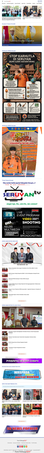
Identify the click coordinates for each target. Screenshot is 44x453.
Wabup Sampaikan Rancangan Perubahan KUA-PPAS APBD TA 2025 (23, 268)
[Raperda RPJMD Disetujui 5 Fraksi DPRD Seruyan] (5, 280)
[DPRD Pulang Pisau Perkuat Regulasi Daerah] (5, 344)
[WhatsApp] (24, 447)
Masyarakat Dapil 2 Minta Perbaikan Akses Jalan (19, 294)
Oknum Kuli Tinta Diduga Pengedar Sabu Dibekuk (31, 416)
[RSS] (26, 447)
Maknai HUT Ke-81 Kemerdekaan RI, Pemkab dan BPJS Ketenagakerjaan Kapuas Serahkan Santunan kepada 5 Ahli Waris (11, 18)
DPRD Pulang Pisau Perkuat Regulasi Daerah (18, 342)
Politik (4, 42)
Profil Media (34, 442)
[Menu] (3, 1)
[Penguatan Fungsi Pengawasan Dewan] (5, 349)
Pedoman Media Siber (26, 442)
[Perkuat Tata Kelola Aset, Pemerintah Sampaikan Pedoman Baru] (5, 338)
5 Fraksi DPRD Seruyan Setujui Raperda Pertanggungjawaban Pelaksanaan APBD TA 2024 (24, 284)
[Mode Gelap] (39, 1)
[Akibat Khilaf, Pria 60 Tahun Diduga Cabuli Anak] (32, 11)
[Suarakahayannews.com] (7, 1)
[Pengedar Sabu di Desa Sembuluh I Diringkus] (32, 394)
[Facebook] (18, 447)
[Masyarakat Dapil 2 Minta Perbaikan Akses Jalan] (5, 296)
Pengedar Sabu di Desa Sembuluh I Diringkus (32, 401)
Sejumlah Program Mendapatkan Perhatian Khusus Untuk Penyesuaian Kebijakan (24, 332)
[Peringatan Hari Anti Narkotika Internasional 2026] (11, 409)
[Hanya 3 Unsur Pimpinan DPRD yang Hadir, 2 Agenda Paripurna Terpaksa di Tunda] (5, 291)
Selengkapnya (21, 300)
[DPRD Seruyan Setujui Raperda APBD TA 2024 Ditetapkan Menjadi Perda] (5, 275)
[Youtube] (22, 447)
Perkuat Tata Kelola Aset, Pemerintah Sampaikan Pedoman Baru (22, 337)
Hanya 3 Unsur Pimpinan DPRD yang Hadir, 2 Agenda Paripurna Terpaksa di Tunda (25, 290)
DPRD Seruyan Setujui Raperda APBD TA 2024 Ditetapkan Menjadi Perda (24, 273)
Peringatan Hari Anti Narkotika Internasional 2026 (11, 416)
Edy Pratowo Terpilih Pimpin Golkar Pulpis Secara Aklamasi (18, 41)
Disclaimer (10, 442)
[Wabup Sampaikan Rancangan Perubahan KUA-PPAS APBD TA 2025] (5, 270)
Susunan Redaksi (16, 442)
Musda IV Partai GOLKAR (8, 39)
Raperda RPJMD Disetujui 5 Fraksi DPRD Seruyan (19, 278)
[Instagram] (20, 447)
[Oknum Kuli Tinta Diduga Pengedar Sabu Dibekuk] (32, 409)
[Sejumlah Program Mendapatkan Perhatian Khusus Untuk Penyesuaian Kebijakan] (5, 333)
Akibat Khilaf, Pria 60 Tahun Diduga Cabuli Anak (32, 18)
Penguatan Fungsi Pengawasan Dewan (17, 347)
